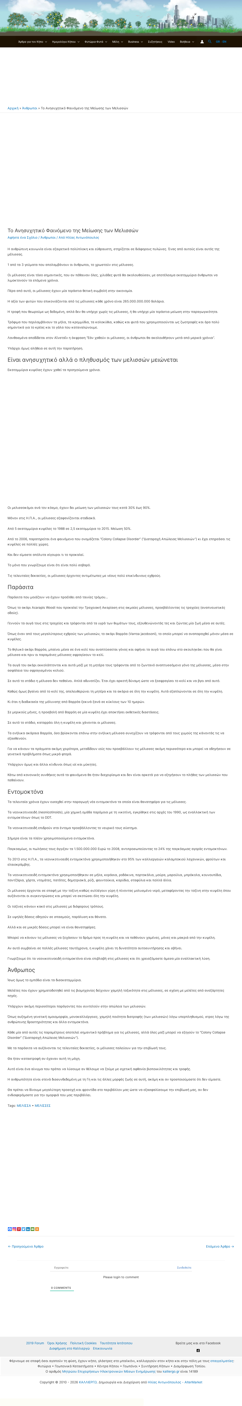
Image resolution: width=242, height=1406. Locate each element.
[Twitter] (23, 1229)
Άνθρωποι (29, 108)
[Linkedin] (28, 1229)
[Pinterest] (19, 1229)
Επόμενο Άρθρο (220, 1246)
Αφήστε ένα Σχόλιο (22, 237)
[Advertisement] (121, 75)
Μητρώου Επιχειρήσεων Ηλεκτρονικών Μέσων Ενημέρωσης (109, 1371)
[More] (37, 1229)
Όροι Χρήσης (57, 1343)
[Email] (32, 1229)
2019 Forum (35, 1343)
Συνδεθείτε (184, 1267)
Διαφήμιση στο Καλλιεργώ (69, 1348)
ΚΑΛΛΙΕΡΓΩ (88, 1382)
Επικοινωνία (102, 1348)
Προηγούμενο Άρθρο (25, 1246)
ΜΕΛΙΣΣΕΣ (43, 1106)
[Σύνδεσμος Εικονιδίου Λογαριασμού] (202, 41)
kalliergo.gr (171, 1371)
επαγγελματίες (221, 1361)
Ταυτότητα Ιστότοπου (116, 1343)
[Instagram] (14, 1229)
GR (218, 41)
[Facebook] (10, 1229)
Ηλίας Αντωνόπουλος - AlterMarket (175, 1382)
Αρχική (13, 108)
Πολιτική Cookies (83, 1343)
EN (224, 41)
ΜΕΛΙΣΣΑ (24, 1106)
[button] (45, 41)
